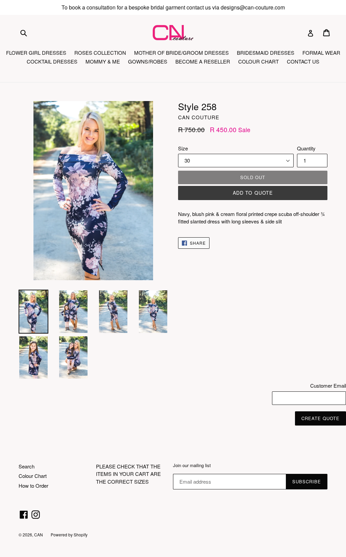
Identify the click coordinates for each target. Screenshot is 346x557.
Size (183, 148)
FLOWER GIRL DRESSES (36, 52)
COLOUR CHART (258, 61)
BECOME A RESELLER (202, 61)
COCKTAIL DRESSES (52, 61)
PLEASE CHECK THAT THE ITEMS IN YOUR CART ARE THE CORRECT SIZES (128, 474)
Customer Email (328, 385)
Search (26, 466)
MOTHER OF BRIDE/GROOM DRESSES (181, 52)
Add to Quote (253, 192)
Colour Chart (33, 475)
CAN (39, 534)
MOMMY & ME (102, 61)
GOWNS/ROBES (147, 61)
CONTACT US (303, 61)
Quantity (306, 148)
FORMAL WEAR (321, 52)
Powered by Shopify (69, 534)
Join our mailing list (192, 465)
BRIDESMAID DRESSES (265, 52)
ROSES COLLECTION (100, 52)
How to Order (33, 485)
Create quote (320, 418)
